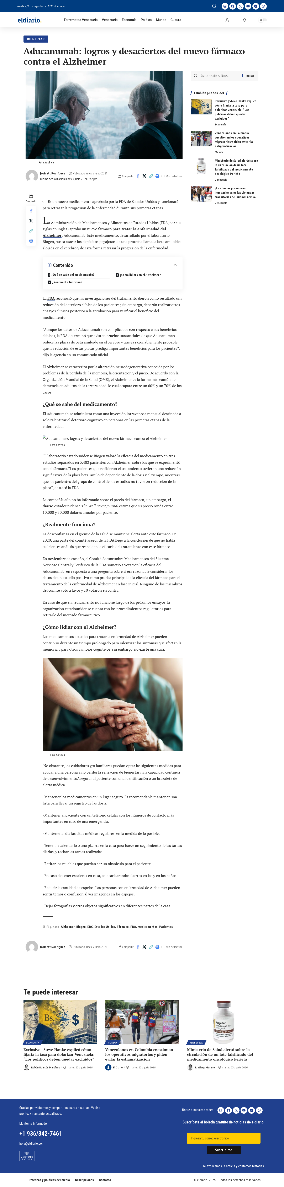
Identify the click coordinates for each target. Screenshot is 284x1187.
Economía (220, 124)
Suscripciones (84, 1180)
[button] (214, 6)
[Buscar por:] (220, 76)
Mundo (219, 152)
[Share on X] (144, 176)
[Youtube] (248, 6)
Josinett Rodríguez (52, 173)
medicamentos (148, 926)
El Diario (118, 1067)
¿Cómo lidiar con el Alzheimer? (140, 275)
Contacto (105, 1180)
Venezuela (221, 179)
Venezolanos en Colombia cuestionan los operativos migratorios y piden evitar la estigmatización (139, 1054)
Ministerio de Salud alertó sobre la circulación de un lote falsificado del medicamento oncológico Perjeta (220, 1054)
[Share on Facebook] (138, 176)
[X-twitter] (240, 6)
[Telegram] (255, 6)
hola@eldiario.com (31, 1143)
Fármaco (123, 926)
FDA (51, 298)
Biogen (81, 926)
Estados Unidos (104, 926)
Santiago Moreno (205, 1067)
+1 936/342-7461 (40, 1133)
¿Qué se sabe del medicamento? (73, 274)
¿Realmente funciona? (67, 282)
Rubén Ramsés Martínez (45, 1067)
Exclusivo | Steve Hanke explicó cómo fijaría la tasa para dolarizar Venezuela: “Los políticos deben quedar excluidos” (235, 109)
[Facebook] (232, 6)
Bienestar (36, 39)
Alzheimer (68, 926)
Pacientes (166, 926)
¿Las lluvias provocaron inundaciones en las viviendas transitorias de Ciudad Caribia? (236, 192)
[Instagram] (225, 6)
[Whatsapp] (263, 6)
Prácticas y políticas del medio (49, 1180)
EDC (90, 926)
